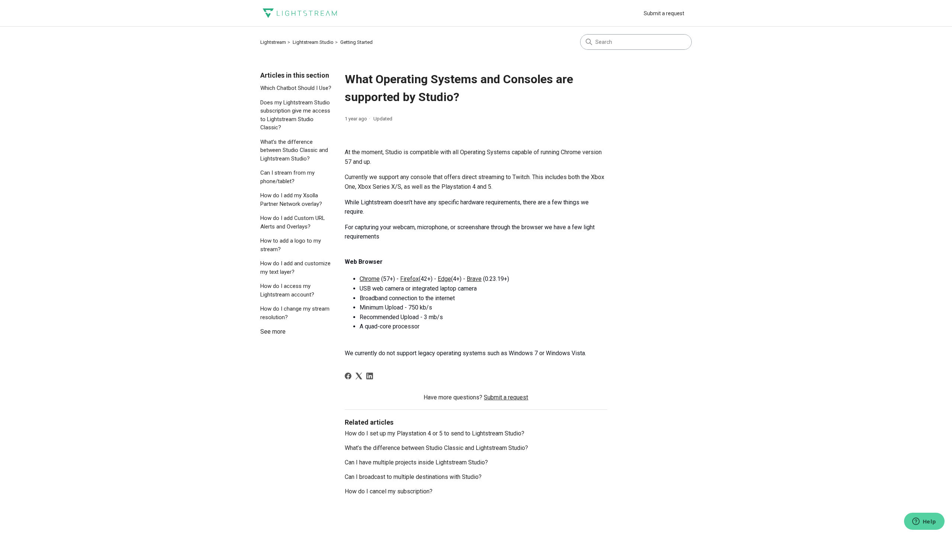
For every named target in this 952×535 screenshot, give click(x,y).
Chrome (370, 278)
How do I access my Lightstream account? (287, 290)
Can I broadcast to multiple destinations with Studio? (413, 476)
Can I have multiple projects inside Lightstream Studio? (416, 462)
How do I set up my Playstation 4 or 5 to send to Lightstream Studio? (434, 433)
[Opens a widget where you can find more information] (924, 522)
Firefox (409, 278)
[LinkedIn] (369, 376)
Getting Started (356, 42)
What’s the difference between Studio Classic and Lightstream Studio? (294, 150)
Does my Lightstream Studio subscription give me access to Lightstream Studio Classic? (295, 115)
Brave (474, 278)
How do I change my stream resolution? (294, 313)
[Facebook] (348, 376)
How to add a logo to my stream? (290, 245)
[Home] (299, 13)
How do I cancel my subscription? (388, 491)
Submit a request (664, 13)
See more (273, 331)
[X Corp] (359, 376)
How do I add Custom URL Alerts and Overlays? (292, 222)
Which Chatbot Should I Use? (295, 88)
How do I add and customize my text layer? (295, 267)
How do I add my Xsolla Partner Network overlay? (291, 199)
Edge (444, 278)
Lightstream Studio (313, 42)
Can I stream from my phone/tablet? (287, 177)
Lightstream (273, 42)
